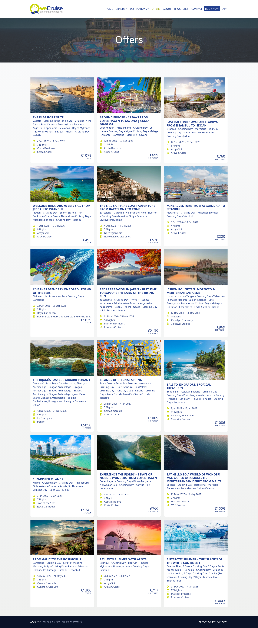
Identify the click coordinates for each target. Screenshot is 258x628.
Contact (196, 8)
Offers (156, 8)
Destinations (138, 8)
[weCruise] (46, 9)
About (167, 8)
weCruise (35, 622)
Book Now (212, 8)
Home (109, 8)
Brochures (181, 8)
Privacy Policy (207, 622)
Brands (120, 8)
